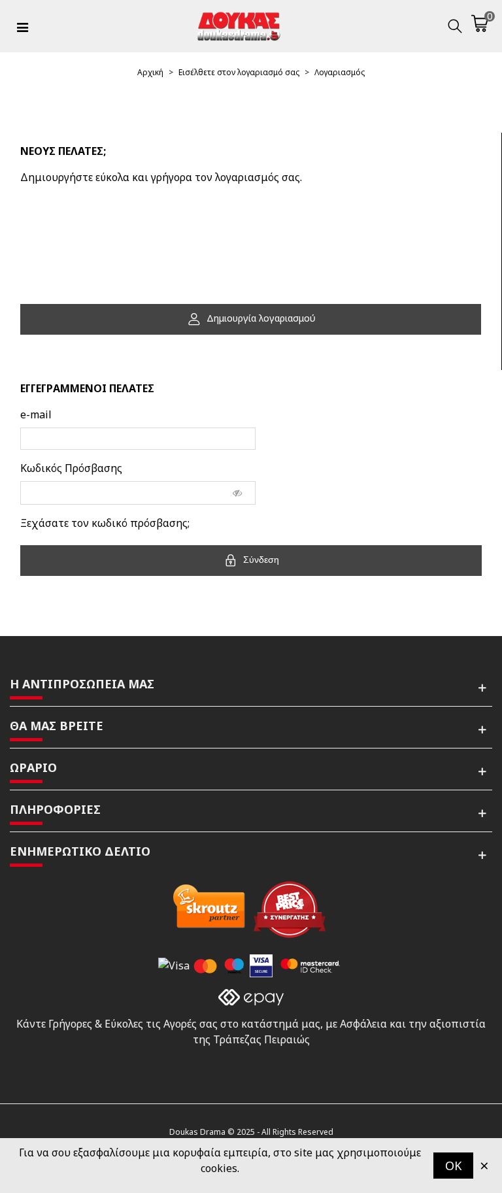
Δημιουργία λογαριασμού (260, 318)
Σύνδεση (260, 559)
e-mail (36, 414)
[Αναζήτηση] (455, 26)
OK (453, 1165)
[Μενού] (22, 26)
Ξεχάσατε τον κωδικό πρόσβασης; (105, 523)
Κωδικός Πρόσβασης (71, 468)
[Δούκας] (239, 26)
